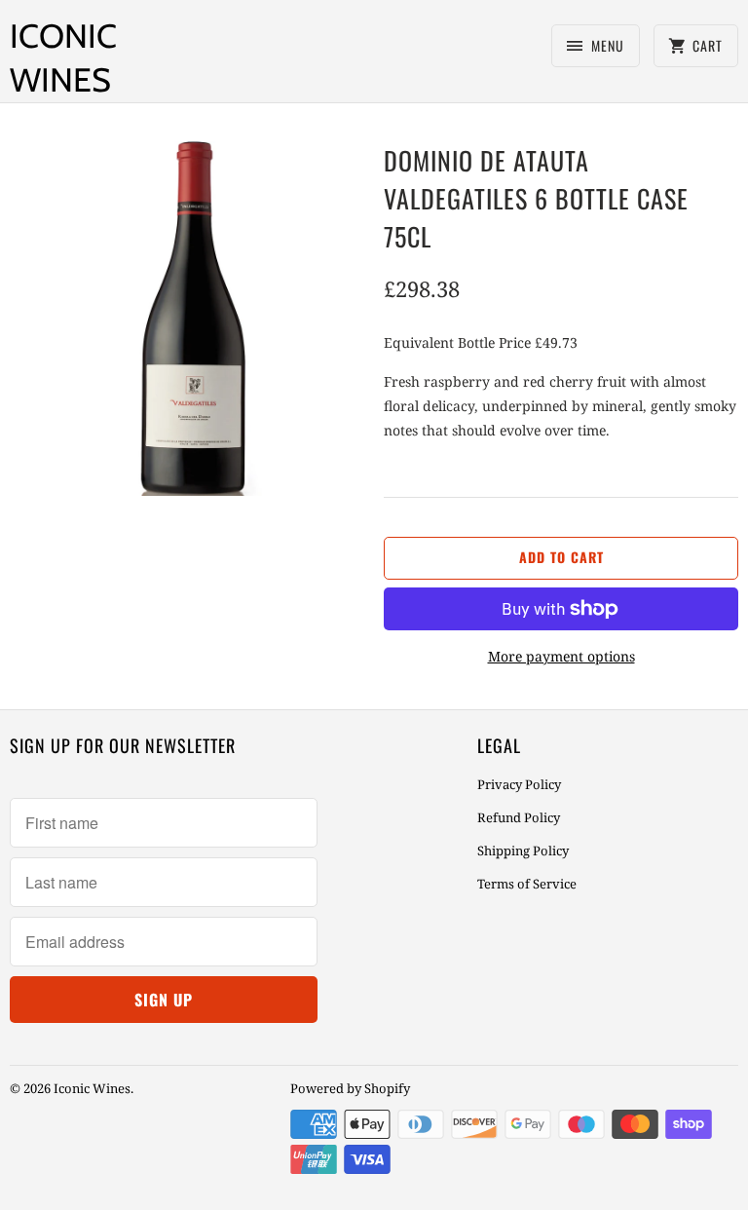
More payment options (561, 656)
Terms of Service (527, 883)
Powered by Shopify (350, 1088)
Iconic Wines (63, 58)
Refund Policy (518, 817)
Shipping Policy (523, 850)
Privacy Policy (519, 784)
